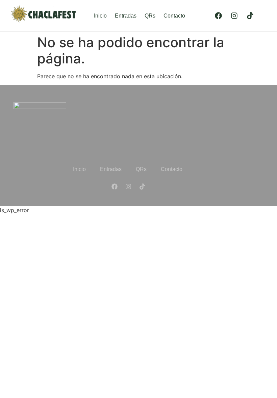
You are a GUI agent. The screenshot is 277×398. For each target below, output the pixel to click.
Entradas (125, 16)
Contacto (174, 16)
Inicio (100, 16)
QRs (150, 16)
